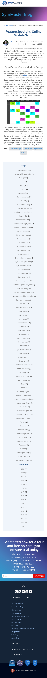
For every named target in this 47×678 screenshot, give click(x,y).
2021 (23, 507)
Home (6, 25)
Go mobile (14, 625)
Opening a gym (23, 391)
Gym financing (23, 273)
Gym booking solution (23, 262)
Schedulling (23, 426)
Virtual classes (23, 456)
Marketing (22, 372)
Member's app (16, 610)
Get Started (39, 576)
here (25, 76)
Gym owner (23, 304)
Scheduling (15, 638)
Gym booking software (23, 258)
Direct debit (23, 216)
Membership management (20, 616)
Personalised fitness (23, 403)
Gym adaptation (23, 250)
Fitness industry (23, 231)
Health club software (22, 365)
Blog (11, 25)
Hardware (23, 361)
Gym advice (22, 254)
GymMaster (38, 149)
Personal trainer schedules (23, 399)
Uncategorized (22, 453)
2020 (22, 503)
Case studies (23, 193)
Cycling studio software (23, 212)
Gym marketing (22, 288)
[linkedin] (23, 592)
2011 (23, 469)
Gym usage (23, 353)
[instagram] (16, 592)
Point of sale (22, 407)
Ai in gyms (23, 178)
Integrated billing (17, 607)
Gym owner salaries (23, 308)
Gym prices (23, 311)
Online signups (16, 622)
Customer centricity (23, 204)
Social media (23, 430)
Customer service (23, 208)
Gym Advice (28, 149)
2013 (22, 477)
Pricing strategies (23, 411)
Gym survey (23, 346)
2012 (23, 473)
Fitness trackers (23, 239)
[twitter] (19, 592)
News (23, 384)
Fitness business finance (23, 227)
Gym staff (22, 327)
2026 (22, 526)
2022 (22, 511)
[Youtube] (26, 592)
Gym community (23, 269)
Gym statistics (23, 330)
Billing (22, 185)
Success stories (23, 441)
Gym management (22, 281)
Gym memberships (23, 300)
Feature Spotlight (15, 149)
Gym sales (23, 319)
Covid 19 (22, 201)
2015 (23, 484)
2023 (22, 515)
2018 (22, 496)
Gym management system (23, 285)
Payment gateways (23, 395)
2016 (22, 488)
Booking (23, 189)
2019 (22, 500)
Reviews (23, 422)
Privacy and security (23, 414)
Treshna (23, 449)
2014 (22, 480)
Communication (23, 197)
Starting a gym (23, 437)
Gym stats (23, 334)
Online (23, 153)
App (23, 182)
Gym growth (22, 277)
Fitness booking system (22, 224)
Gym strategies (22, 338)
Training (22, 445)
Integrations (15, 632)
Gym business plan (23, 266)
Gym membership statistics (23, 292)
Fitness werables (23, 246)
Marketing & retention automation (22, 629)
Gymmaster (22, 357)
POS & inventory (16, 613)
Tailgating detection (17, 635)
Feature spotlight (22, 220)
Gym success (23, 342)
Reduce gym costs (23, 418)
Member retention (22, 376)
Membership (22, 380)
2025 (22, 522)
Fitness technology (23, 235)
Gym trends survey (23, 349)
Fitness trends (23, 243)
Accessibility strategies (23, 174)
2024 (22, 519)
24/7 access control (17, 604)
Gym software (22, 323)
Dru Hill (12, 43)
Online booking (16, 619)
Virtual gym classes (23, 460)
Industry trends (23, 369)
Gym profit (23, 315)
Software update (23, 433)
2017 (22, 492)
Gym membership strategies (23, 296)
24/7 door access (23, 170)
